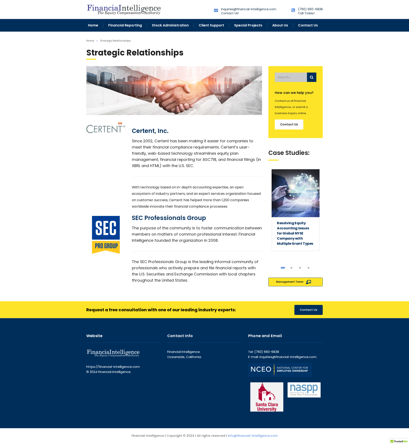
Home (93, 25)
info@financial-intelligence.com (253, 436)
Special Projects (248, 25)
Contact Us (308, 25)
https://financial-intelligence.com (113, 366)
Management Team (290, 282)
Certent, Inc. (150, 131)
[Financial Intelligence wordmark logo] (123, 9)
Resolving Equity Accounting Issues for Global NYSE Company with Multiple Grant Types (295, 233)
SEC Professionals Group (169, 218)
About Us (280, 25)
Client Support (211, 25)
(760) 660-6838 (310, 9)
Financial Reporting (125, 25)
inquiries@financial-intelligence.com (249, 9)
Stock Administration (170, 25)
